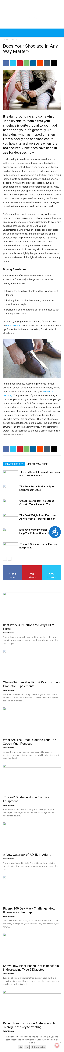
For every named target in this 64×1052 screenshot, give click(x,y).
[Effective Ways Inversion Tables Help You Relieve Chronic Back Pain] (10, 533)
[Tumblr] (47, 63)
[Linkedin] (33, 63)
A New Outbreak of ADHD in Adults (27, 855)
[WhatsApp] (26, 63)
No (27, 1047)
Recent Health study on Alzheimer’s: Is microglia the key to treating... (29, 1025)
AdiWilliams (8, 633)
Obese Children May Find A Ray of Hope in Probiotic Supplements (32, 684)
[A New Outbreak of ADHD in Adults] (32, 836)
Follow (32, 566)
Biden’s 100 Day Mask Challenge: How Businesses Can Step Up (29, 910)
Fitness (14, 39)
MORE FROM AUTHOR (37, 464)
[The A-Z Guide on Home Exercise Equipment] (10, 547)
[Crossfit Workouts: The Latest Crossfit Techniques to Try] (10, 504)
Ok (20, 1047)
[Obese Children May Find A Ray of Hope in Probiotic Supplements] (32, 664)
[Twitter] (13, 63)
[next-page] (9, 559)
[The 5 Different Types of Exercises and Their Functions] (10, 475)
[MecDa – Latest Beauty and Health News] (32, 14)
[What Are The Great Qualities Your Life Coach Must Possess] (32, 721)
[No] (60, 1042)
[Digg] (54, 63)
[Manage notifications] (57, 1045)
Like (12, 566)
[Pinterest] (20, 63)
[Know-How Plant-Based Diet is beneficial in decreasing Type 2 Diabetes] (32, 947)
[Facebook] (6, 63)
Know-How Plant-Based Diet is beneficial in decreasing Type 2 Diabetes (31, 967)
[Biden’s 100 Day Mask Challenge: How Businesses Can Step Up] (32, 890)
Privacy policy (38, 1047)
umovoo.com (13, 325)
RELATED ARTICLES (14, 464)
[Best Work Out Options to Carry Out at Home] (32, 606)
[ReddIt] (40, 63)
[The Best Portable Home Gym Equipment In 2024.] (10, 490)
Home (5, 39)
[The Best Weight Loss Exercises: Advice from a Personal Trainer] (10, 519)
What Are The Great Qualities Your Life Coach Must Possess (29, 741)
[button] (5, 33)
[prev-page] (5, 559)
